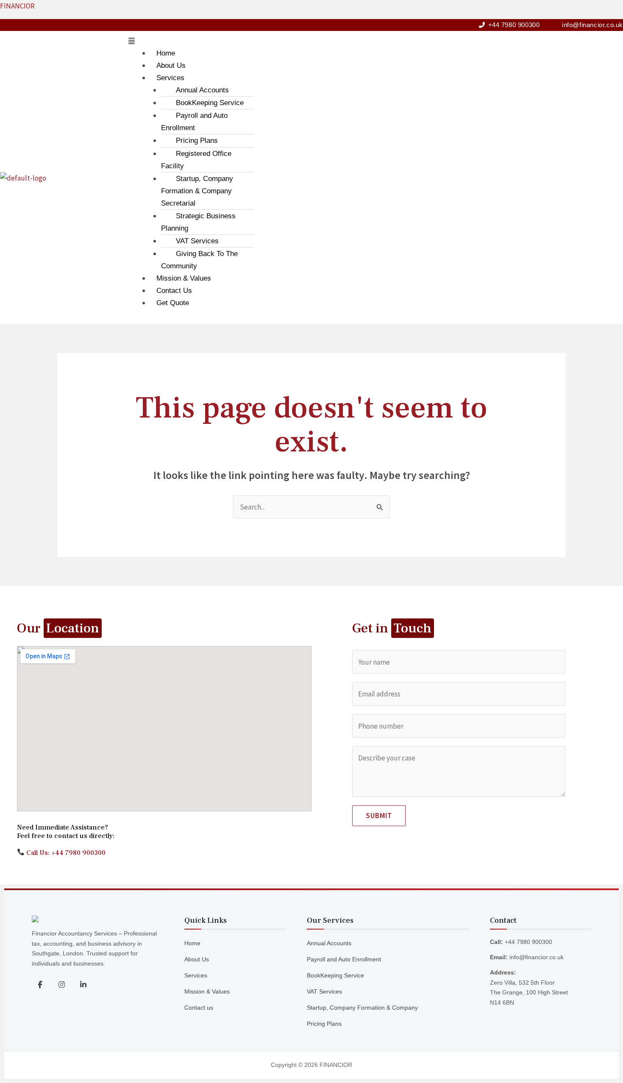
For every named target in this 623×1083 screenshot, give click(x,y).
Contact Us (174, 291)
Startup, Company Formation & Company (362, 1007)
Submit (379, 815)
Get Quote (172, 303)
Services (170, 78)
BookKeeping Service (210, 103)
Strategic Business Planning (198, 222)
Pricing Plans (197, 140)
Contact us (198, 1007)
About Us (171, 65)
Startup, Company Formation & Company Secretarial (197, 191)
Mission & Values (183, 278)
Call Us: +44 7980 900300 (65, 853)
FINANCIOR (17, 6)
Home (165, 53)
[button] (373, 41)
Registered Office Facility (196, 160)
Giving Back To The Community (199, 260)
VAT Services (197, 241)
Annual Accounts (202, 90)
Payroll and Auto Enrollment (194, 121)
